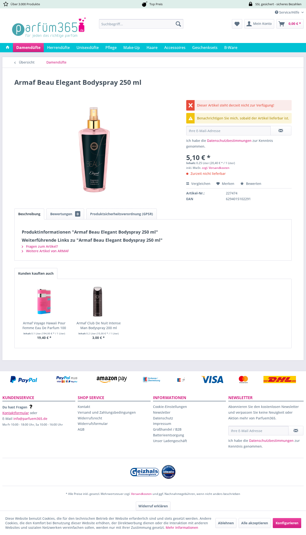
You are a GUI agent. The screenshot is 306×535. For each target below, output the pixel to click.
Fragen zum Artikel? (41, 246)
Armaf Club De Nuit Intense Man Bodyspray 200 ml (98, 325)
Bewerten (253, 183)
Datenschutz (163, 418)
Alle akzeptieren (254, 523)
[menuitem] (141, 24)
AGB (81, 429)
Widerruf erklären (153, 506)
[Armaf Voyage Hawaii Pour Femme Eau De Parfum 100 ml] (44, 301)
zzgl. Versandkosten (216, 168)
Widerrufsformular (93, 423)
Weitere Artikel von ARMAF (47, 251)
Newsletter (161, 412)
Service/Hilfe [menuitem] (289, 12)
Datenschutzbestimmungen (229, 140)
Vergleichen (200, 183)
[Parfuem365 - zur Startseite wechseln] (49, 30)
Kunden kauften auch (36, 273)
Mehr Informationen (182, 527)
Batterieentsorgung (168, 435)
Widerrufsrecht (90, 418)
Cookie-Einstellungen (170, 406)
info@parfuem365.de (30, 418)
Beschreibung (29, 214)
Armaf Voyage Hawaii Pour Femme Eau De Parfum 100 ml (44, 325)
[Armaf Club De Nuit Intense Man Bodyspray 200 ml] (98, 301)
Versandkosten (141, 494)
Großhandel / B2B (167, 429)
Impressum (162, 423)
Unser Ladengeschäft (170, 441)
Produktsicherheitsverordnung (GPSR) (121, 214)
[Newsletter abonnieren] (295, 430)
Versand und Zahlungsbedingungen (107, 412)
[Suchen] (178, 24)
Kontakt (84, 406)
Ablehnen (226, 523)
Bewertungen (64, 214)
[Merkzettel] (237, 24)
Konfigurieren (287, 523)
